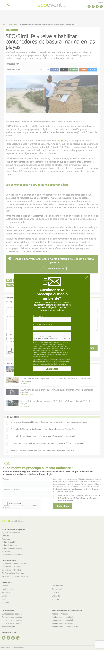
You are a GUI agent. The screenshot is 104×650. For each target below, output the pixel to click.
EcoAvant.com (38, 343)
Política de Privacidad (40, 356)
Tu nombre (38, 316)
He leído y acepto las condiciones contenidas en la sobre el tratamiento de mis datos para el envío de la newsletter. (51, 362)
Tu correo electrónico (42, 324)
